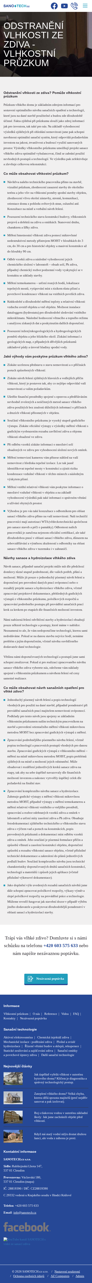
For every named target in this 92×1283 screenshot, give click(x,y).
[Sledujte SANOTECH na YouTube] (46, 1246)
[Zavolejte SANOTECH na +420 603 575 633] (74, 6)
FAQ (76, 1014)
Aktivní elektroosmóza (18, 1037)
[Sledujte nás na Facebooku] (54, 6)
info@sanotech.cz (24, 1212)
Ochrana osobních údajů (28, 1276)
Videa (65, 1014)
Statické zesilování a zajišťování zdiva (28, 1050)
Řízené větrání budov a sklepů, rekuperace (52, 1046)
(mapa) (29, 1181)
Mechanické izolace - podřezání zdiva (28, 1042)
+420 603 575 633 (60, 945)
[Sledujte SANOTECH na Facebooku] (46, 1227)
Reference (50, 1014)
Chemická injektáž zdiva (53, 1037)
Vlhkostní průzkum (16, 1014)
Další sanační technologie (57, 1055)
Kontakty (10, 1018)
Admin (79, 1276)
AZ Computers (60, 1276)
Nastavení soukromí (67, 1271)
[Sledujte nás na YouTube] (64, 6)
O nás (36, 1014)
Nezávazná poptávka (50, 978)
